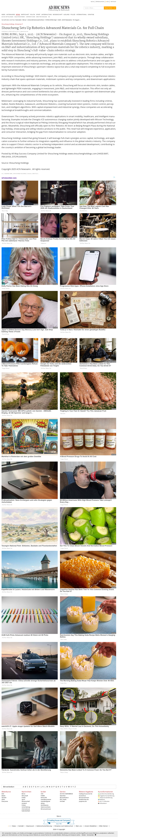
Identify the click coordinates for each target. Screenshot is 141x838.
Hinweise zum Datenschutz (63, 826)
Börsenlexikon (8, 787)
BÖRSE (18, 14)
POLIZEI (72, 14)
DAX (3, 794)
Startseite (18, 20)
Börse (24, 20)
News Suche (108, 8)
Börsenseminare (46, 809)
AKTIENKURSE (10, 14)
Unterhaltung (26, 807)
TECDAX (4, 798)
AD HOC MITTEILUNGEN (7, 16)
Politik (23, 798)
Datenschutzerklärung (44, 826)
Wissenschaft (26, 801)
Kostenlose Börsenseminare (84, 797)
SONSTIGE (91, 14)
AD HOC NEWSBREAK (66, 794)
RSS (108, 1)
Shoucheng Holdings (8, 24)
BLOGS (92, 1)
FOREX (43, 796)
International (26, 809)
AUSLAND (66, 14)
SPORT (38, 14)
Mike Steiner (103, 826)
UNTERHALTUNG (46, 14)
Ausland (24, 803)
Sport (23, 799)
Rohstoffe (44, 798)
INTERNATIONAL (81, 14)
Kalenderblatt (26, 811)
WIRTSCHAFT (25, 14)
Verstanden (90, 835)
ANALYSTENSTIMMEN (19, 16)
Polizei (24, 805)
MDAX (3, 796)
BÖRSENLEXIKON (100, 1)
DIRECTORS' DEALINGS (41, 16)
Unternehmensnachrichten (35, 20)
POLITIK (32, 14)
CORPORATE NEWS (30, 16)
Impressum (30, 826)
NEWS (3, 14)
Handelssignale (45, 801)
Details (84, 835)
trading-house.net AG (85, 794)
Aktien (43, 803)
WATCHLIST (113, 1)
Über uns (79, 826)
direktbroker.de (84, 799)
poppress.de (83, 801)
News (14, 826)
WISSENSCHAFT (57, 14)
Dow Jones (5, 801)
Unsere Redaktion (90, 826)
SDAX (3, 799)
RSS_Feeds (63, 799)
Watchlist (63, 796)
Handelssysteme (46, 799)
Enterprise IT (19, 24)
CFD (42, 794)
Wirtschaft (25, 796)
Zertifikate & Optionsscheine (45, 806)
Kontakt (62, 801)
